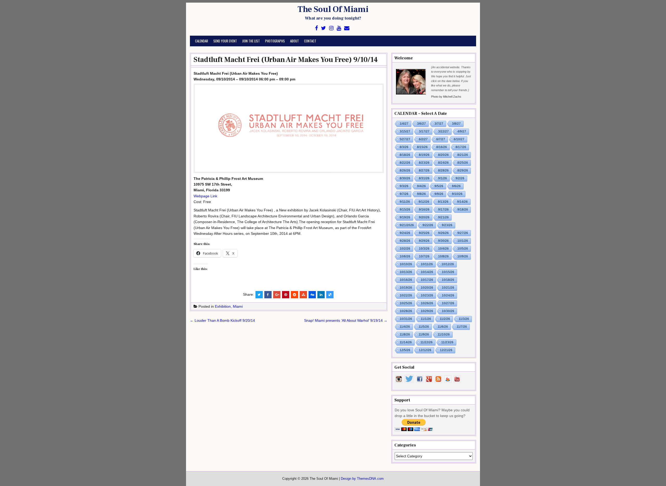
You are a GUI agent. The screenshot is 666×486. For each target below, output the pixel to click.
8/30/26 (405, 178)
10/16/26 (406, 280)
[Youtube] (339, 28)
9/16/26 (424, 209)
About (294, 40)
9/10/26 (457, 194)
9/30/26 (443, 241)
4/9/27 (461, 131)
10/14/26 (427, 272)
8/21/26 (462, 155)
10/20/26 (427, 287)
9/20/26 (424, 217)
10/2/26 (405, 248)
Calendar (201, 40)
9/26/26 (443, 233)
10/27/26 (448, 303)
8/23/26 (424, 163)
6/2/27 (423, 139)
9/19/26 (405, 217)
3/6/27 (421, 123)
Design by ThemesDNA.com (362, 479)
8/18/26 (405, 155)
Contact (310, 40)
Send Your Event (225, 40)
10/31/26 (406, 319)
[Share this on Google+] (276, 294)
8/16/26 (441, 147)
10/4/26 (443, 248)
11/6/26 (443, 327)
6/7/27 (440, 139)
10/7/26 (424, 256)
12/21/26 (446, 350)
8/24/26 (443, 163)
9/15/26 (405, 209)
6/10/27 (459, 139)
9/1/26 (442, 178)
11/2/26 (445, 319)
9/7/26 (404, 194)
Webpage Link (205, 196)
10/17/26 (427, 280)
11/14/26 (406, 342)
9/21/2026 (407, 225)
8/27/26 (424, 170)
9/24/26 (405, 233)
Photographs (275, 40)
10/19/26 (406, 287)
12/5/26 (405, 350)
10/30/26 (448, 311)
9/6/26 (456, 186)
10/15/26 (448, 272)
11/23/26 (447, 342)
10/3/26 (424, 248)
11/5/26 (424, 327)
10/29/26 (427, 311)
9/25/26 (424, 233)
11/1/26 (426, 319)
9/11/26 (405, 202)
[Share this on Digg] (312, 294)
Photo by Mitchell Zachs (446, 96)
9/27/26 (462, 233)
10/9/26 (462, 256)
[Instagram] (331, 28)
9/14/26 (462, 202)
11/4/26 (405, 327)
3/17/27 (424, 131)
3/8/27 (456, 123)
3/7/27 (438, 123)
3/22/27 (443, 131)
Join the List (251, 40)
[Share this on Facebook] (268, 294)
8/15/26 (422, 147)
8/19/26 (424, 155)
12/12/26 (425, 350)
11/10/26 (444, 334)
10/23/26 (427, 295)
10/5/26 (462, 248)
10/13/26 (406, 272)
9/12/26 (424, 202)
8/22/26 (405, 163)
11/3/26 (464, 319)
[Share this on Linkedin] (321, 294)
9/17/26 (443, 209)
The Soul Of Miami (333, 9)
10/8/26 (443, 256)
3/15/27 (405, 131)
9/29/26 (424, 241)
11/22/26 (426, 342)
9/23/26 (447, 225)
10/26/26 (427, 303)
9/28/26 (405, 241)
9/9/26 (438, 194)
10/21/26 (448, 287)
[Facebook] (316, 28)
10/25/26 (406, 303)
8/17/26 (461, 147)
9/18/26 (462, 209)
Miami (238, 306)
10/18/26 (448, 280)
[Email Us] (346, 28)
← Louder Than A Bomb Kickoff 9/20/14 (222, 320)
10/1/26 (462, 241)
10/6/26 (405, 256)
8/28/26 (443, 170)
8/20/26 (443, 155)
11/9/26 (424, 334)
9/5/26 (438, 186)
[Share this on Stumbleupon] (303, 294)
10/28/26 (406, 311)
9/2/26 (460, 178)
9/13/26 (443, 202)
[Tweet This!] (259, 294)
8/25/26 (462, 163)
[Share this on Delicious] (330, 294)
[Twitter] (323, 28)
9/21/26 (443, 217)
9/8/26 (421, 194)
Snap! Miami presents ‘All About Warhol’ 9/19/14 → (345, 320)
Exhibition (223, 306)
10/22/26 (406, 295)
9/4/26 (421, 186)
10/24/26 (448, 295)
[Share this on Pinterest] (285, 294)
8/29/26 (462, 170)
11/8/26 (405, 334)
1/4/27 (404, 123)
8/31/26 (424, 178)
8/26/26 (405, 170)
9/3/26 (404, 186)
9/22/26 (427, 225)
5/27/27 (405, 139)
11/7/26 (462, 327)
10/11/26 (427, 264)
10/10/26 (406, 264)
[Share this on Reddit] (294, 294)
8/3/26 (404, 147)
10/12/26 (447, 264)
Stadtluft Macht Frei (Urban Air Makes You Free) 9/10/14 (286, 59)
